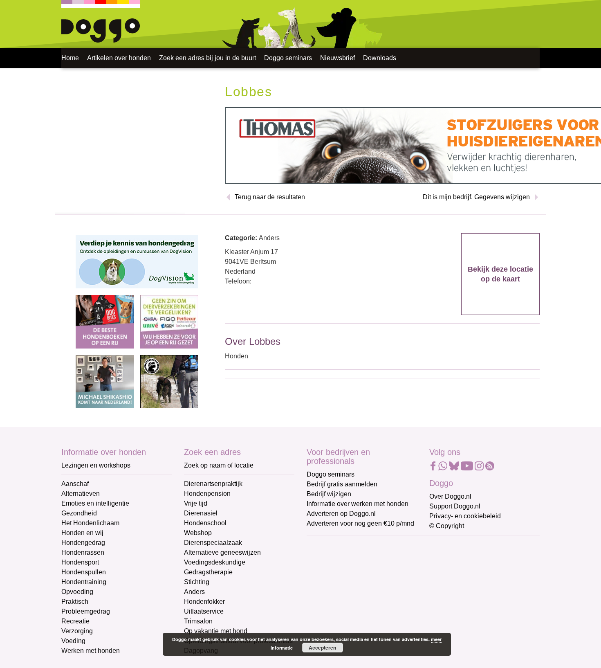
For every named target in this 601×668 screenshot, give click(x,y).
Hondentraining (83, 581)
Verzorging (77, 631)
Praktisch (74, 601)
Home (70, 57)
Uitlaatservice (204, 611)
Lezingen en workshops (95, 465)
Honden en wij (82, 532)
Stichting (196, 581)
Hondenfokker (204, 601)
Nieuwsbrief (337, 57)
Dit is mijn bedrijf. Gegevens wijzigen (476, 196)
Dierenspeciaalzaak (213, 542)
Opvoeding (77, 591)
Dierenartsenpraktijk (213, 483)
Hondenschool (205, 523)
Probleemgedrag (85, 611)
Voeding (73, 640)
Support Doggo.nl (454, 506)
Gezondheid (79, 513)
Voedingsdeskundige (214, 562)
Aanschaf (75, 483)
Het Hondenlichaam (90, 523)
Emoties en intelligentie (95, 503)
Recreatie (75, 621)
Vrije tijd (195, 503)
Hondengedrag (83, 542)
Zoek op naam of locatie (218, 465)
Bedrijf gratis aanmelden (342, 484)
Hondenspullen (83, 572)
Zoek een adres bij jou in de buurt (207, 57)
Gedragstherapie (208, 572)
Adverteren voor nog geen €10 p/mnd (360, 523)
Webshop (198, 532)
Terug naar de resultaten (270, 196)
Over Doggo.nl (450, 496)
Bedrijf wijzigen (329, 493)
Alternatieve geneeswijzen (222, 552)
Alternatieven (80, 493)
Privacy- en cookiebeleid (465, 516)
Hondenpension (207, 493)
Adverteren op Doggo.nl (341, 513)
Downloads (379, 57)
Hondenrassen (82, 552)
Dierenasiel (201, 513)
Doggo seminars (288, 57)
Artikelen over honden (119, 57)
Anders (194, 591)
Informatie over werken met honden (357, 503)
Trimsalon (198, 621)
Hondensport (80, 562)
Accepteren (322, 647)
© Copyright (446, 525)
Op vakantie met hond (215, 631)
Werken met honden (90, 650)
